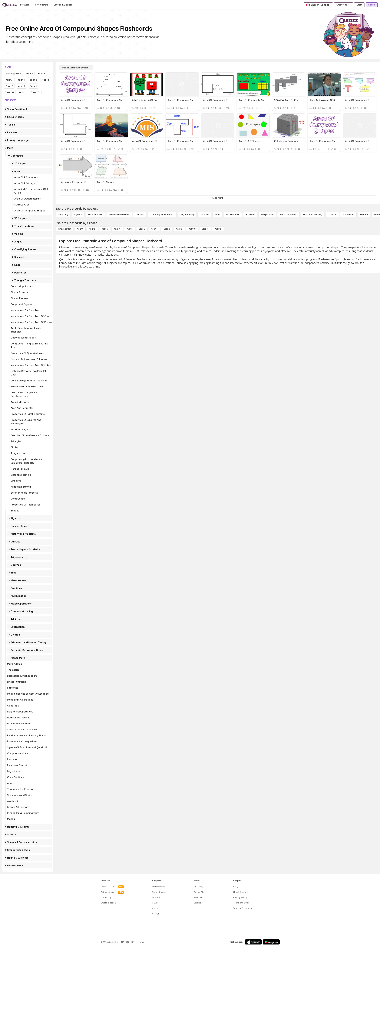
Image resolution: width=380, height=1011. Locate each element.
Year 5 (33, 79)
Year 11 (22, 92)
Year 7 (9, 86)
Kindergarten (13, 73)
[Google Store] (271, 941)
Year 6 (45, 79)
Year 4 (21, 79)
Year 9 (33, 86)
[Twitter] (122, 942)
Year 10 (10, 92)
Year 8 (21, 86)
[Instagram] (133, 942)
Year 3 (9, 79)
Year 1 (29, 73)
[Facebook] (127, 942)
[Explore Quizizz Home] (9, 5)
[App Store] (253, 941)
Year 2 (41, 73)
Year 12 (36, 92)
